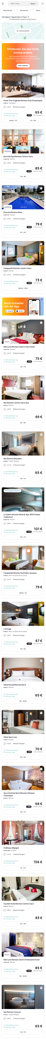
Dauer (38, 10)
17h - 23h (33, 120)
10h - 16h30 (23, 976)
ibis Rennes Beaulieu (23, 458)
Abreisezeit (24, 10)
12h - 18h (23, 176)
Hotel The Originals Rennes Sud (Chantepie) (23, 99)
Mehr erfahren (23, 66)
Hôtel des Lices (23, 736)
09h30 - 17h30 (23, 288)
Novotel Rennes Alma (23, 211)
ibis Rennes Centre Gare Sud (23, 402)
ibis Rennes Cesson (23, 1011)
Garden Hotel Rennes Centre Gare (23, 903)
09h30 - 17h (13, 120)
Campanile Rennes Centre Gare (23, 267)
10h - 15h (23, 649)
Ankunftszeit (7, 10)
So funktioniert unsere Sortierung (22, 19)
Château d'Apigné (23, 847)
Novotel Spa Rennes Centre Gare (23, 155)
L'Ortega (23, 628)
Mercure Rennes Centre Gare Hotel (23, 346)
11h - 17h (23, 868)
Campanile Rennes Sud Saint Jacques (23, 572)
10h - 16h (23, 232)
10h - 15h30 (23, 701)
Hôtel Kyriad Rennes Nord (23, 682)
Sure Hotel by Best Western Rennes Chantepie (23, 791)
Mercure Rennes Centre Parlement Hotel (23, 957)
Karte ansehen (24, 31)
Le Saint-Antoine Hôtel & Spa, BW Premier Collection (23, 514)
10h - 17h (23, 367)
